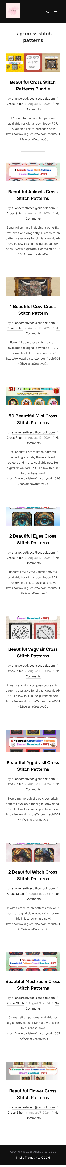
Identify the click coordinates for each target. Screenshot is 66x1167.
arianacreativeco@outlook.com (33, 98)
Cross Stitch (15, 104)
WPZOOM (44, 1157)
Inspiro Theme (24, 1157)
